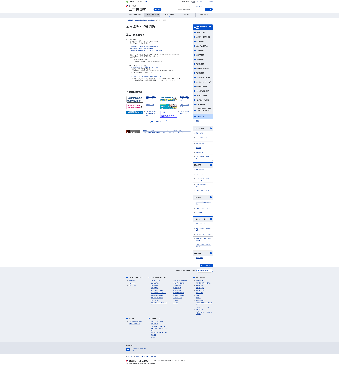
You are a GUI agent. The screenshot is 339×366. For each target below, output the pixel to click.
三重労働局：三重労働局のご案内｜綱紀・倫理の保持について (159, 328)
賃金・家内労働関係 (202, 46)
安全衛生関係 (200, 41)
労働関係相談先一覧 (134, 324)
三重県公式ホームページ (202, 190)
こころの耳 (199, 212)
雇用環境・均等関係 (202, 95)
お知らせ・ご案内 (200, 219)
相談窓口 (197, 197)
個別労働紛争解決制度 (202, 100)
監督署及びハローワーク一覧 (159, 332)
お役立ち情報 (199, 128)
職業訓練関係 (200, 73)
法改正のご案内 (200, 32)
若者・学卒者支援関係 (202, 68)
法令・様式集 (200, 116)
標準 (193, 1)
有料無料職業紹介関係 (202, 91)
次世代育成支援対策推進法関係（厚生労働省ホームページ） (148, 76)
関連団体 (153, 335)
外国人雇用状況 (200, 300)
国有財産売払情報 (201, 224)
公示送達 (175, 303)
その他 (153, 337)
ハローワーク (199, 174)
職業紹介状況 (199, 293)
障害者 (197, 295)
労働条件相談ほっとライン (203, 208)
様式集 (197, 121)
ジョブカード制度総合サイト (203, 157)
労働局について (156, 318)
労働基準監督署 (200, 169)
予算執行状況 (199, 280)
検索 (209, 9)
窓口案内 (131, 318)
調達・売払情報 (200, 143)
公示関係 (175, 300)
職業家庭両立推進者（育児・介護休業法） (143, 48)
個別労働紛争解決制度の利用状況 (204, 303)
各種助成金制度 (200, 104)
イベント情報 (132, 285)
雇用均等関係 (199, 309)
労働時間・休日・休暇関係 (203, 283)
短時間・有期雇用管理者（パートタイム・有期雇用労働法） (148, 50)
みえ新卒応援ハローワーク (203, 77)
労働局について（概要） (158, 321)
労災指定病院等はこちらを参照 (203, 185)
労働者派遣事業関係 (202, 86)
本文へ (190, 6)
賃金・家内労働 (200, 290)
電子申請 (198, 148)
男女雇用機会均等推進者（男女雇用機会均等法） (144, 46)
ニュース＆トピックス (136, 277)
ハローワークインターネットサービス (203, 179)
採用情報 (197, 253)
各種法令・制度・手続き (203, 27)
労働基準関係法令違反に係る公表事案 (204, 313)
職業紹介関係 (200, 64)
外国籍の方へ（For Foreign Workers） (203, 239)
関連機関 (197, 165)
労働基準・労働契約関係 (203, 37)
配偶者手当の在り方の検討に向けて (203, 245)
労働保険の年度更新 (201, 152)
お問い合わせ (198, 6)
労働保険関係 (200, 50)
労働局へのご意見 (204, 270)
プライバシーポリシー (142, 356)
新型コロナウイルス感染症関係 (159, 303)
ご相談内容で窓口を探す (135, 321)
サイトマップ (209, 6)
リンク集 (130, 356)
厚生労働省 (210, 1)
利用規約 (153, 356)
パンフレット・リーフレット (203, 138)
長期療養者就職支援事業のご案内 (203, 229)
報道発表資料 (132, 280)
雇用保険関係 (200, 59)
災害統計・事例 (200, 288)
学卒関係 (198, 298)
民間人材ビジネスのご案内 (203, 234)
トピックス (132, 283)
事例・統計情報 (201, 277)
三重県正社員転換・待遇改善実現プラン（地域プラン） (203, 110)
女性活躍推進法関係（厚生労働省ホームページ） (144, 67)
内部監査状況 (154, 324)
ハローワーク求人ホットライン (203, 203)
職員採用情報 (199, 258)
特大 (201, 1)
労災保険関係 (200, 55)
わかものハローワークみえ (203, 82)
